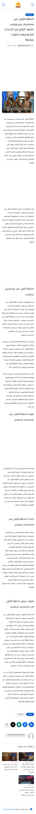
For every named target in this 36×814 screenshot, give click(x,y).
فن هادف (29, 14)
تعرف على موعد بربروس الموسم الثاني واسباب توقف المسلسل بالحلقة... (26, 791)
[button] (25, 724)
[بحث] (3, 4)
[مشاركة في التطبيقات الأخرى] (7, 724)
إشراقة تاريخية (8, 809)
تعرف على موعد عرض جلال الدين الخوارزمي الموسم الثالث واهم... (10, 767)
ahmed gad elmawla (24, 45)
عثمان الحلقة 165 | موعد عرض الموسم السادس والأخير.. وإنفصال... (27, 768)
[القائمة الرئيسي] (32, 4)
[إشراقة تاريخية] (18, 4)
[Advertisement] (18, 73)
